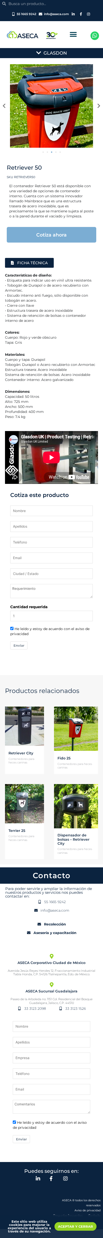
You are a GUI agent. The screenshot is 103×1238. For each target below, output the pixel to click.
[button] (73, 34)
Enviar (19, 645)
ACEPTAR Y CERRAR (75, 1226)
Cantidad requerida (29, 606)
